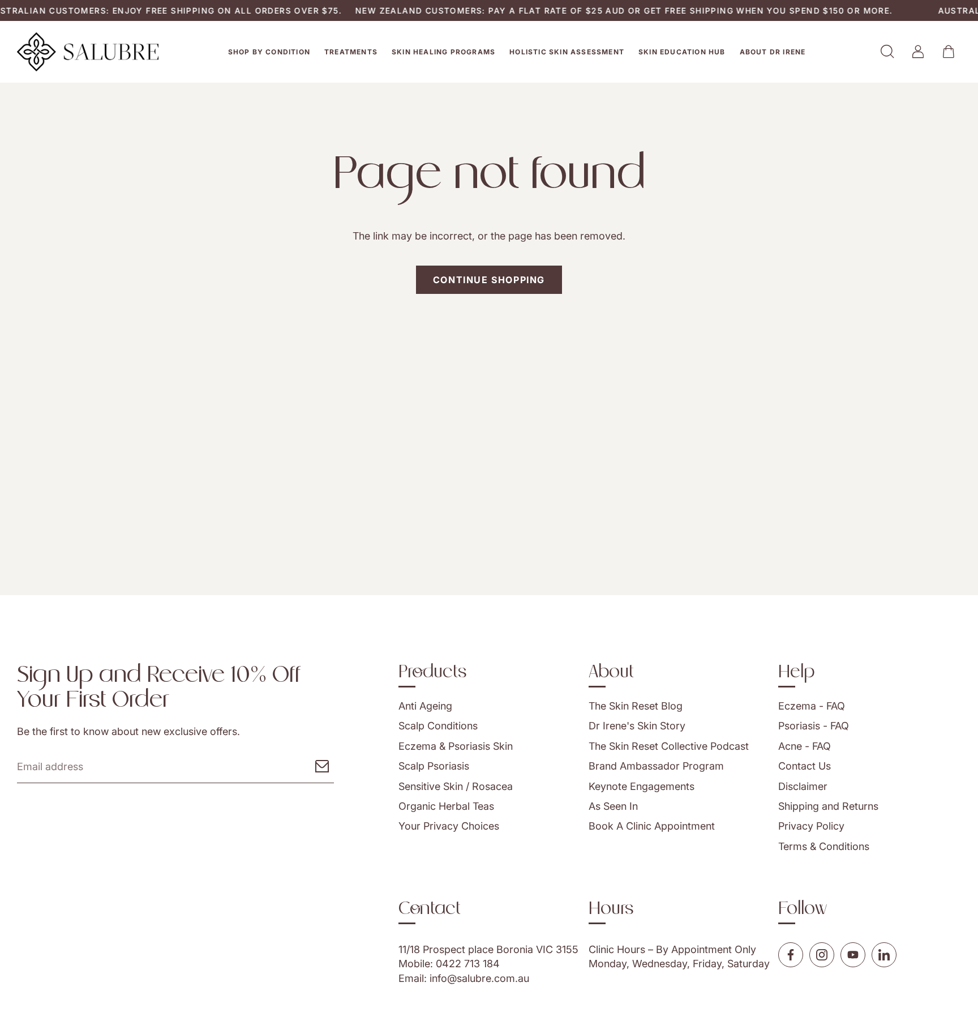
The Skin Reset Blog (636, 706)
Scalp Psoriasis (433, 766)
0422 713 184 (468, 964)
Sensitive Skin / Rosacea (455, 786)
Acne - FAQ (804, 746)
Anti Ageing (425, 706)
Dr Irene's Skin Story (637, 726)
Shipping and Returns (828, 806)
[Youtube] (852, 954)
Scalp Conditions (438, 726)
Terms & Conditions (823, 846)
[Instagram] (821, 954)
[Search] (887, 51)
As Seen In (613, 806)
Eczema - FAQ (811, 706)
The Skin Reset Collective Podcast (669, 746)
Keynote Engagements (641, 786)
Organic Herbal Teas (446, 806)
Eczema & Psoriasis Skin (455, 746)
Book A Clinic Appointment (652, 826)
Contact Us (804, 766)
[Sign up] (322, 766)
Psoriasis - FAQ (813, 726)
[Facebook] (790, 954)
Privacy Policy (811, 826)
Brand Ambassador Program (656, 766)
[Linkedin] (884, 954)
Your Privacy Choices (448, 826)
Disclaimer (802, 786)
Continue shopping (489, 279)
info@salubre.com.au (479, 978)
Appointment (701, 949)
